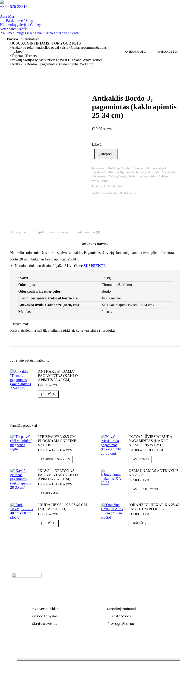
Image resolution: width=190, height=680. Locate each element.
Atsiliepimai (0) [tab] (89, 232)
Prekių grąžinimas (121, 623)
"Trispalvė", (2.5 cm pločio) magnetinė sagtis (57, 441)
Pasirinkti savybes (55, 459)
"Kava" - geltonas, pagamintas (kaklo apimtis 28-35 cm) (58, 475)
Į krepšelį (106, 154)
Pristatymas (121, 616)
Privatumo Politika (45, 608)
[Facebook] (15, 567)
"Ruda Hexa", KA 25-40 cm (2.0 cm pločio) (62, 507)
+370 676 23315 (14, 6)
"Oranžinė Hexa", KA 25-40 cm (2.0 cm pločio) (154, 507)
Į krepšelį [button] (48, 394)
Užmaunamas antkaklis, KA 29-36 (154, 473)
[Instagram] (23, 567)
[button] (2, 2)
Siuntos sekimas (44, 623)
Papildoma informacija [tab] (52, 232)
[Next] (181, 51)
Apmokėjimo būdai (121, 608)
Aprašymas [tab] (18, 232)
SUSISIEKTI (94, 266)
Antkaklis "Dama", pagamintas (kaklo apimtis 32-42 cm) (58, 375)
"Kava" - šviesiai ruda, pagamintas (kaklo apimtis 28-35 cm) (151, 441)
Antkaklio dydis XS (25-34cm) (119, 193)
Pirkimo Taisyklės (45, 616)
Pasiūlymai (140, 459)
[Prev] (123, 51)
